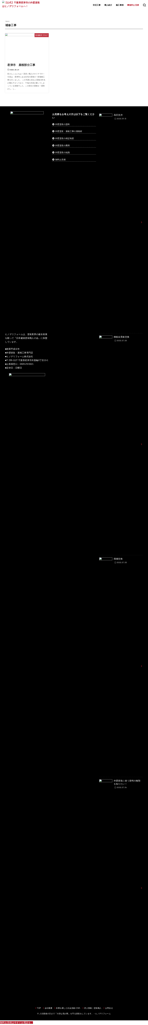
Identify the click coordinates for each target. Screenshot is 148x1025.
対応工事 (97, 5)
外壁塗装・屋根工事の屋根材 (68, 131)
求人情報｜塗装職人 (92, 1008)
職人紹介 (108, 5)
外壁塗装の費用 (62, 145)
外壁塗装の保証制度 (64, 138)
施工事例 (120, 5)
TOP (39, 1008)
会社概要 (48, 1008)
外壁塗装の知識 (62, 152)
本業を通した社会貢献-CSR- (68, 1008)
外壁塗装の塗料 (62, 124)
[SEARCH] (144, 5)
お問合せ (109, 1008)
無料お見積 (60, 159)
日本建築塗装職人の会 (27, 338)
